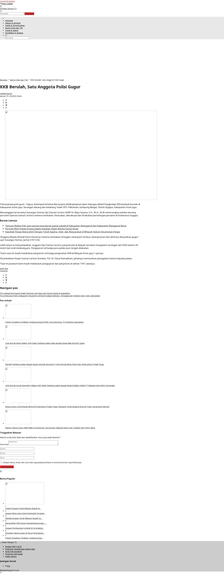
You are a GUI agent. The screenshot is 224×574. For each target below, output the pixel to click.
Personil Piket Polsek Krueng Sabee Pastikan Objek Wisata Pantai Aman (41, 228)
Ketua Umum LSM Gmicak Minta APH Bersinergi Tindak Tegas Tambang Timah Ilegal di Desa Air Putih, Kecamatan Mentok (57, 406)
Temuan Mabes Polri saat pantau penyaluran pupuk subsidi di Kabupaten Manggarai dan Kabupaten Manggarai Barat (65, 225)
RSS (8, 566)
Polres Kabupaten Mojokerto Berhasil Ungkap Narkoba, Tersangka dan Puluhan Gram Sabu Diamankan (50, 296)
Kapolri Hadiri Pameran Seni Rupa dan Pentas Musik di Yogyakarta (35, 293)
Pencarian (29, 14)
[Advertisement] (112, 59)
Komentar (4, 444)
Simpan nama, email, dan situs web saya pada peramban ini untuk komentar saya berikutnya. (42, 462)
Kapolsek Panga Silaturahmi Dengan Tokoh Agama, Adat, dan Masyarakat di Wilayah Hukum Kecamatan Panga (62, 231)
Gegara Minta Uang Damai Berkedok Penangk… (25, 513)
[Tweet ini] (6, 103)
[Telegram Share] (6, 105)
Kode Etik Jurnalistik (13, 551)
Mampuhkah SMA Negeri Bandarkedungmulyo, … (26, 523)
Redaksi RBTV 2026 (13, 546)
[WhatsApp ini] (6, 107)
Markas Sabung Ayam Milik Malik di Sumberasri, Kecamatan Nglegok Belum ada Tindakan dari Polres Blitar (50, 428)
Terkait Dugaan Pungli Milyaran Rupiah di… (23, 508)
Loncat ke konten (7, 1)
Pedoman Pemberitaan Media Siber (20, 549)
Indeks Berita (10, 556)
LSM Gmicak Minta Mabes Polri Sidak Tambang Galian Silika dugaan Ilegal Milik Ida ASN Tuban (45, 343)
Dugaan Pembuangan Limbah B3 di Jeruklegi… (24, 528)
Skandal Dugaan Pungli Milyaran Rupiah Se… (23, 518)
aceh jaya (4, 268)
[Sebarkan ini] (6, 100)
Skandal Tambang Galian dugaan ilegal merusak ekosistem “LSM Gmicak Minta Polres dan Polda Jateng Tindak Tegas (54, 364)
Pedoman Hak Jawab (14, 554)
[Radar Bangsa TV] (8, 8)
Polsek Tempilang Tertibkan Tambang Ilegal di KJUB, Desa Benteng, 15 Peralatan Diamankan (44, 322)
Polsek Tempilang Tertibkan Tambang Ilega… (24, 538)
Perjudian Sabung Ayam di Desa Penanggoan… (25, 533)
